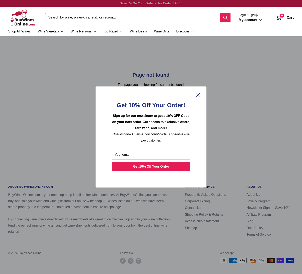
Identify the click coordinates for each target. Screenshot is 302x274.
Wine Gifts (161, 31)
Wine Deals (138, 31)
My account (248, 20)
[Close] (198, 94)
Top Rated (110, 31)
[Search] (225, 17)
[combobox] (132, 17)
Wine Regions (81, 31)
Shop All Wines (19, 31)
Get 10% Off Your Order (151, 166)
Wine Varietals (48, 31)
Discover (182, 31)
